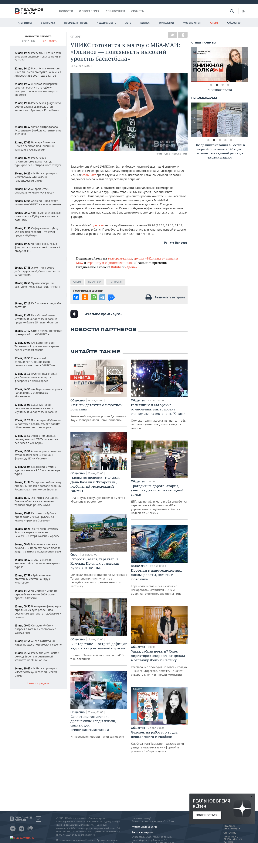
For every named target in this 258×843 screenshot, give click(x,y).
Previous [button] (194, 64)
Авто (128, 22)
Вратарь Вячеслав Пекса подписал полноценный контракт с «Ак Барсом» (35, 146)
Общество (233, 22)
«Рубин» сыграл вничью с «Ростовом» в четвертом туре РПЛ (37, 563)
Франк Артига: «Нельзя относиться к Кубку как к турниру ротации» (38, 216)
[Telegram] (102, 297)
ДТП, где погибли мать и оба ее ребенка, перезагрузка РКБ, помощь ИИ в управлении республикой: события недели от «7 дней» (159, 499)
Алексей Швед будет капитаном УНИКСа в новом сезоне (38, 202)
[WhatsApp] (94, 297)
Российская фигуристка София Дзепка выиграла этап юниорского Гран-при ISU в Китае (38, 106)
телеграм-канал (120, 258)
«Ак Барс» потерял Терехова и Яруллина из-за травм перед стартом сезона (37, 346)
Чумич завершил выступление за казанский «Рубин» (38, 284)
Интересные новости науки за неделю (97, 726)
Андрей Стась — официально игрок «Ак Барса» (34, 190)
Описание (229, 832)
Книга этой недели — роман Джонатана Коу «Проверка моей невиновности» (98, 412)
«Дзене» (131, 267)
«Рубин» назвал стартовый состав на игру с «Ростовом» (33, 578)
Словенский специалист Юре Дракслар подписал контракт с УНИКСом (35, 361)
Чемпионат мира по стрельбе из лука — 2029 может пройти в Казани (36, 594)
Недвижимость (106, 22)
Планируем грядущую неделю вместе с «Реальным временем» (97, 489)
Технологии (166, 22)
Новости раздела (38, 683)
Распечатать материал (170, 297)
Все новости (49, 41)
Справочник (115, 11)
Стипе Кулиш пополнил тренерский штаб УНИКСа (38, 332)
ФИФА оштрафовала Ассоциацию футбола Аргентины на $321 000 (38, 130)
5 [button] (231, 140)
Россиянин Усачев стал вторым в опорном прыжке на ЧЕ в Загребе (38, 56)
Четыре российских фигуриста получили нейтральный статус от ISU (37, 247)
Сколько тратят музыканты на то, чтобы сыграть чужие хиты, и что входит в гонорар (158, 416)
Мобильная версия (144, 826)
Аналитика (25, 22)
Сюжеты (137, 11)
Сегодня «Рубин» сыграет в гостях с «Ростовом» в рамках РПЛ (35, 629)
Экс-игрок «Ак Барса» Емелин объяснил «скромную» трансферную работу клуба (37, 501)
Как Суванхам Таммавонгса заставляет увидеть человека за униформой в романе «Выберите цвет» (157, 741)
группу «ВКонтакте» (149, 258)
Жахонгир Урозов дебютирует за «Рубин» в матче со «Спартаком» (37, 271)
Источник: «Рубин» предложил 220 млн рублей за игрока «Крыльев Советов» (35, 516)
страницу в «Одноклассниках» (110, 263)
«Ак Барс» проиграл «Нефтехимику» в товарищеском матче (36, 672)
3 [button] (222, 85)
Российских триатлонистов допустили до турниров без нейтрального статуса (38, 161)
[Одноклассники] (183, 35)
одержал (98, 225)
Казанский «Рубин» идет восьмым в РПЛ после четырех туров (38, 470)
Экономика (48, 22)
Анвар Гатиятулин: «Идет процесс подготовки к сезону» (38, 642)
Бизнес (145, 22)
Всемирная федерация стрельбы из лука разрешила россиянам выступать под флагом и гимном (38, 611)
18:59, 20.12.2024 (81, 66)
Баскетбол (94, 281)
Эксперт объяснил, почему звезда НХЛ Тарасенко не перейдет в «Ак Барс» (36, 439)
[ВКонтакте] (172, 35)
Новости (66, 11)
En (243, 11)
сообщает (89, 175)
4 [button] (228, 85)
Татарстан (116, 281)
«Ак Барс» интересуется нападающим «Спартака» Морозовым (38, 392)
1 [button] (211, 85)
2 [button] (217, 85)
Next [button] (245, 64)
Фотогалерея (89, 11)
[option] (219, 64)
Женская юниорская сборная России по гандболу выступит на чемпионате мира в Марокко (36, 89)
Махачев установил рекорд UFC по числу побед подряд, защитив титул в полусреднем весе (38, 547)
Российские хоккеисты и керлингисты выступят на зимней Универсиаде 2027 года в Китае (38, 72)
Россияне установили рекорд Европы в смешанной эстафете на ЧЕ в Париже (37, 656)
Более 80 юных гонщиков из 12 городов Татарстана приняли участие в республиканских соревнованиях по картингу (98, 572)
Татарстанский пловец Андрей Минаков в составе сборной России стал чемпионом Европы (38, 485)
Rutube (116, 267)
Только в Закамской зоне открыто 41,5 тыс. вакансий (98, 651)
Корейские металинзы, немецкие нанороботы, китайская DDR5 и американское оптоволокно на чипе (156, 581)
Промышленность (76, 22)
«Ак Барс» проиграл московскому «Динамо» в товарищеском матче (36, 177)
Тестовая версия (143, 832)
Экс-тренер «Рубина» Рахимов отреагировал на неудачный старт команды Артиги (37, 532)
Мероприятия (192, 22)
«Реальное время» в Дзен (103, 314)
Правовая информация (231, 827)
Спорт (214, 22)
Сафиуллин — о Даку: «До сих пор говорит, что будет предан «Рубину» (37, 231)
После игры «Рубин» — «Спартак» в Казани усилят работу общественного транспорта (38, 423)
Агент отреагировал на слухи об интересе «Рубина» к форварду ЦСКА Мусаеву (38, 454)
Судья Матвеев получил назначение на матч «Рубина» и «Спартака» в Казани (36, 408)
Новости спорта (38, 36)
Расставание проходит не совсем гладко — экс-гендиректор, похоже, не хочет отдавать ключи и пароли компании (159, 662)
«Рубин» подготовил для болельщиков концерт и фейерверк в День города (36, 377)
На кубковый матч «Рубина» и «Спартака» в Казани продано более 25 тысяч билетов (36, 318)
